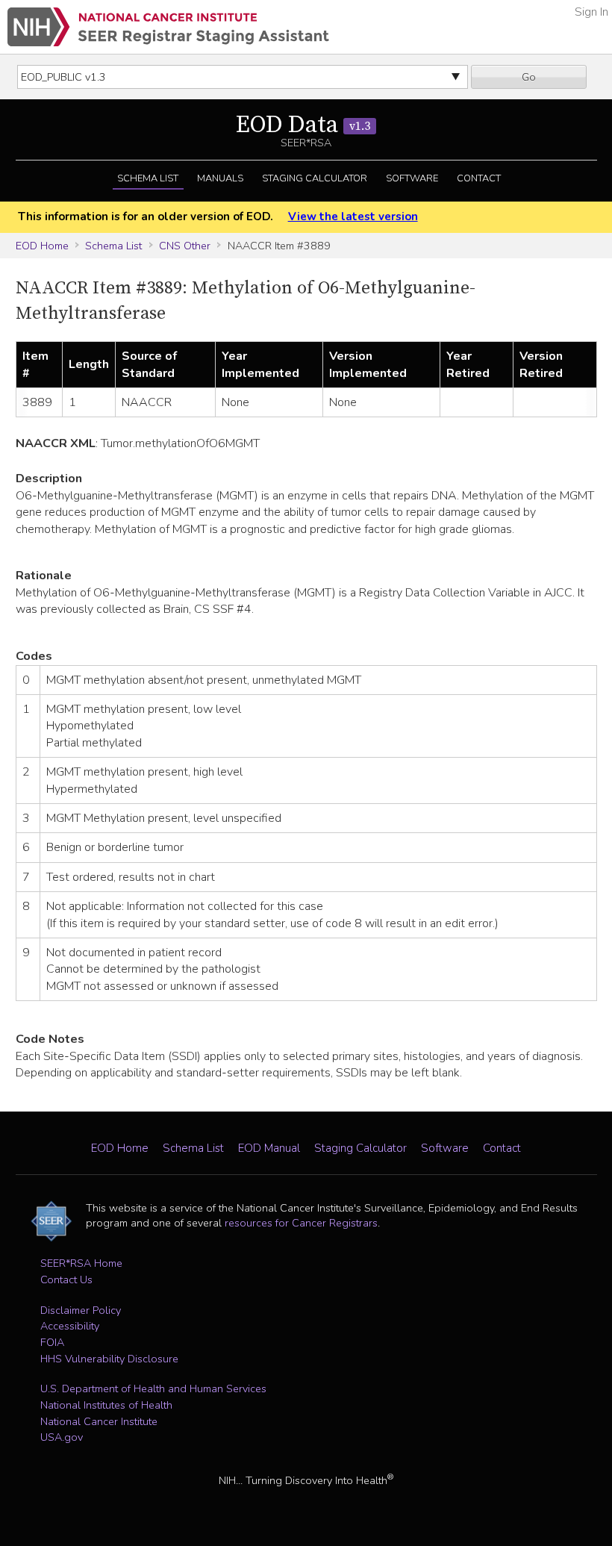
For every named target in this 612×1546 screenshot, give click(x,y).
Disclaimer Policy (80, 1310)
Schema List (147, 178)
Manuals (220, 178)
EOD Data (303, 125)
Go (529, 76)
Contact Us (66, 1279)
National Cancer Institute (98, 1421)
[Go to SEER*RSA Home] (168, 27)
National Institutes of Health (106, 1404)
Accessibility (69, 1325)
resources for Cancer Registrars (301, 1222)
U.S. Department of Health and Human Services (153, 1388)
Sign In (591, 12)
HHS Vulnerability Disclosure (109, 1358)
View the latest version (352, 216)
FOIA (52, 1342)
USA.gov (61, 1437)
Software (412, 178)
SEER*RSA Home (81, 1263)
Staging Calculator (314, 178)
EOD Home (42, 245)
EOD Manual (269, 1148)
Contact (479, 178)
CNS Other (184, 245)
